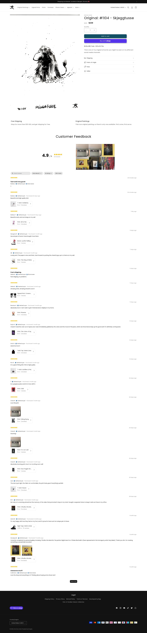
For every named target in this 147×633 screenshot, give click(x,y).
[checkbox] (58, 173)
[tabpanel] (73, 378)
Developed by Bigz (95, 599)
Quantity (86, 27)
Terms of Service (82, 599)
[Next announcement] (137, 1)
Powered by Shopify (27, 629)
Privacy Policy (60, 599)
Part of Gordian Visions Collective (73, 602)
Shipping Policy (49, 599)
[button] (23, 7)
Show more (73, 581)
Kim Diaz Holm (18, 629)
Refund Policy (70, 599)
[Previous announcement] (10, 1)
